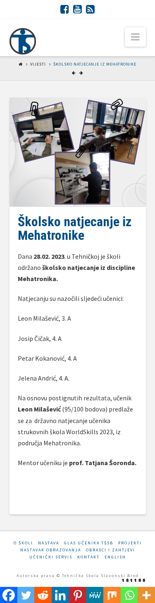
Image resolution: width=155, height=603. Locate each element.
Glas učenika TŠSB (88, 543)
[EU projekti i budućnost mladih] (23, 41)
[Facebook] (64, 9)
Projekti (130, 543)
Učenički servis (50, 557)
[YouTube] (77, 9)
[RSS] (90, 9)
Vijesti (38, 64)
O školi (23, 543)
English (115, 557)
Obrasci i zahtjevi (110, 550)
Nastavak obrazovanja (50, 550)
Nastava (48, 543)
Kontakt (88, 557)
